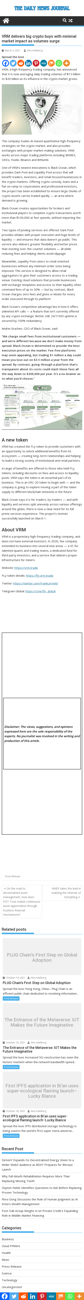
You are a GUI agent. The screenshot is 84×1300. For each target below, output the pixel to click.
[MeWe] (43, 63)
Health (6, 1253)
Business (8, 1239)
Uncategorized (12, 1287)
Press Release (12, 876)
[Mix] (51, 63)
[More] (66, 63)
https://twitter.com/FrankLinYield (35, 583)
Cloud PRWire (11, 1246)
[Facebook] (5, 63)
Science (7, 1273)
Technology (9, 1280)
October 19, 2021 (15, 977)
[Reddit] (20, 63)
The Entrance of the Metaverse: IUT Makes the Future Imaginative (41, 1022)
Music (5, 1260)
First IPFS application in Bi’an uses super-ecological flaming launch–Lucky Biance (42, 1091)
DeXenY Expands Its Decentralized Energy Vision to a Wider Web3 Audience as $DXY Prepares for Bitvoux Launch (38, 1164)
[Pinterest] (36, 63)
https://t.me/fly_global (40, 591)
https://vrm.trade (26, 568)
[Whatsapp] (58, 63)
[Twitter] (13, 63)
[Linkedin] (28, 63)
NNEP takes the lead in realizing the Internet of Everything (66, 893)
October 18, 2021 (15, 1042)
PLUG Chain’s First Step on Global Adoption (42, 957)
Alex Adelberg (35, 50)
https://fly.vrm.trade (39, 575)
